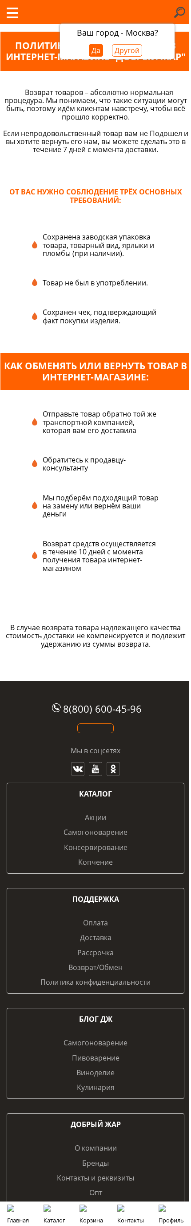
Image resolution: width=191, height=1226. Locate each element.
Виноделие (95, 1072)
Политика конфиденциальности (95, 982)
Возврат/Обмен (95, 967)
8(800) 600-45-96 (102, 708)
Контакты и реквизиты (95, 1178)
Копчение (95, 862)
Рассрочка (95, 953)
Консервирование (95, 847)
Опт (95, 1192)
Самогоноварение (95, 832)
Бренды (95, 1163)
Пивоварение (95, 1058)
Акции (95, 817)
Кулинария (96, 1087)
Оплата (95, 923)
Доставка (95, 937)
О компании (96, 1148)
